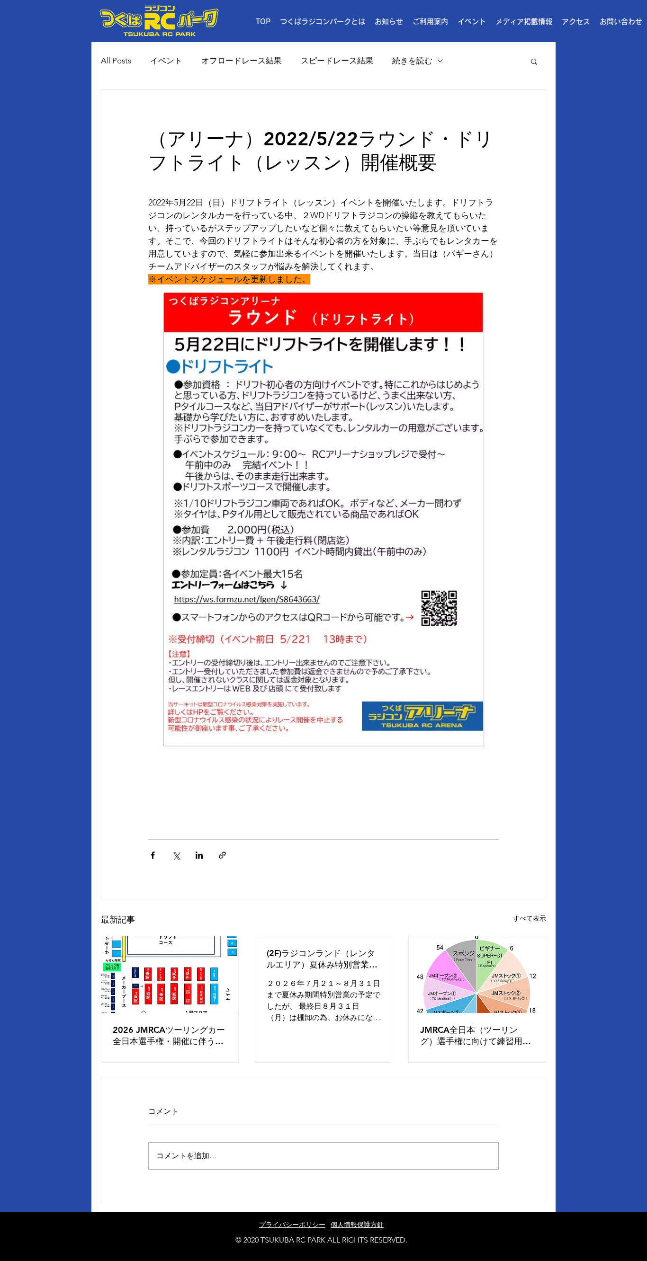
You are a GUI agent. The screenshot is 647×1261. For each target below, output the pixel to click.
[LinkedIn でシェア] (199, 855)
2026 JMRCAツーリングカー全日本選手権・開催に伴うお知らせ (169, 1035)
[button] (430, 22)
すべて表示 (529, 918)
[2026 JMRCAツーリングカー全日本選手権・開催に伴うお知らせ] (169, 974)
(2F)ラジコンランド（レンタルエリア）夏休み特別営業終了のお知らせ (322, 959)
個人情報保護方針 (357, 1224)
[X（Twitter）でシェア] (175, 855)
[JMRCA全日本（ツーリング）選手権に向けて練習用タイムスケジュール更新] (477, 974)
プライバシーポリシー (292, 1224)
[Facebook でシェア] (152, 855)
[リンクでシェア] (222, 855)
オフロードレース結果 (241, 60)
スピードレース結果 (337, 60)
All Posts (116, 60)
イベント (166, 60)
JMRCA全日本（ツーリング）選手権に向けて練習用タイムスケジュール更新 (475, 1035)
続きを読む (412, 60)
